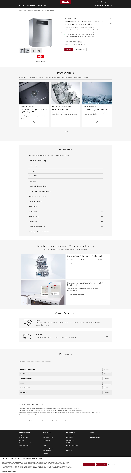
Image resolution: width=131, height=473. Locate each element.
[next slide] (61, 33)
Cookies (14, 471)
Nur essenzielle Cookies (101, 464)
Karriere (44, 445)
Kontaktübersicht (94, 435)
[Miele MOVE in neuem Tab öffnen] (101, 2)
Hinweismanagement (48, 448)
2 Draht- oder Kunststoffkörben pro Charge (86, 30)
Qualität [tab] (86, 77)
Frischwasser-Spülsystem (86, 36)
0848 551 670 (93, 439)
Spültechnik (30, 10)
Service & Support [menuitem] (98, 5)
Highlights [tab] (22, 77)
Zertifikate (45, 453)
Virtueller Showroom (24, 445)
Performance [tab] (78, 77)
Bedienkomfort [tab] (32, 77)
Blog (20, 435)
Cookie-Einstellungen (112, 464)
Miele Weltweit (46, 440)
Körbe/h (90, 27)
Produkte (25, 10)
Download (106, 369)
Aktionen (21, 440)
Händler (68, 448)
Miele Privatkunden (71, 435)
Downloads (22, 448)
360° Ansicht (41, 61)
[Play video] (34, 93)
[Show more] (34, 122)
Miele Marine (69, 437)
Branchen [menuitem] (21, 5)
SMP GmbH (69, 443)
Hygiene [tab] (48, 77)
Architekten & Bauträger (72, 445)
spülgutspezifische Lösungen (88, 34)
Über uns (45, 435)
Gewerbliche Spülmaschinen (39, 10)
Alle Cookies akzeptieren (89, 464)
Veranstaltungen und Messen (26, 443)
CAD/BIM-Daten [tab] (46, 361)
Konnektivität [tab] (56, 77)
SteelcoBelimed (70, 440)
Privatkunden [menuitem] (108, 5)
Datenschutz (9, 471)
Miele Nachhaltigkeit (48, 437)
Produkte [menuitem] (40, 5)
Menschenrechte (47, 450)
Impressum (4, 471)
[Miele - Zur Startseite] (65, 2)
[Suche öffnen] (97, 2)
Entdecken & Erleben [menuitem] (31, 5)
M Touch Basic (89, 32)
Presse (44, 443)
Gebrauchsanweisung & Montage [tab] (29, 361)
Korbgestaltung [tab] (67, 77)
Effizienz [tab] (41, 77)
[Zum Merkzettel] (105, 2)
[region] (65, 465)
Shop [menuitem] (45, 5)
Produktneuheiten (23, 437)
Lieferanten (69, 450)
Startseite (21, 10)
